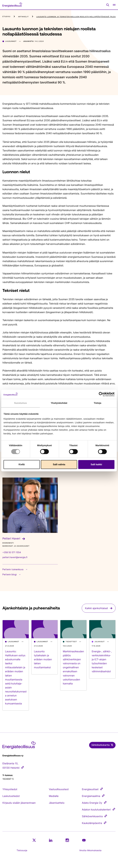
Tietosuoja (22, 850)
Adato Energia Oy (92, 802)
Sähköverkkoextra (92, 816)
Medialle (54, 796)
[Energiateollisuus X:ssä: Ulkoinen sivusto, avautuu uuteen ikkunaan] (34, 840)
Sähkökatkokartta (100, 745)
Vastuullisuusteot (59, 789)
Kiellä (22, 464)
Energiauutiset (90, 789)
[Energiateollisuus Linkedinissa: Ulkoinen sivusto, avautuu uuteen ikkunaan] (50, 840)
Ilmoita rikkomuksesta (90, 850)
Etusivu (6, 17)
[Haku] (107, 5)
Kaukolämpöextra (92, 823)
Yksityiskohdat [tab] (59, 403)
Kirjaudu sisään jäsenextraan (19, 802)
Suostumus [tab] (20, 403)
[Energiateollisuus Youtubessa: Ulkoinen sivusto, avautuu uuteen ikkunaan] (84, 840)
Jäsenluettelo (56, 802)
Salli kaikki (96, 464)
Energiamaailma (91, 796)
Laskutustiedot (11, 796)
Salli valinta (59, 464)
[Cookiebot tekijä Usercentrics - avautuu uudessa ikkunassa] (101, 394)
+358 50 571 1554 (11, 552)
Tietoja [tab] (97, 403)
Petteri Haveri (11, 538)
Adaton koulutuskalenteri (96, 809)
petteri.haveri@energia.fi (14, 557)
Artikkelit (23, 17)
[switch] (44, 451)
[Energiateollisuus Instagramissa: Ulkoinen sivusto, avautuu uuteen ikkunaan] (67, 840)
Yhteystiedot (9, 789)
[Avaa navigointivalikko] (114, 5)
